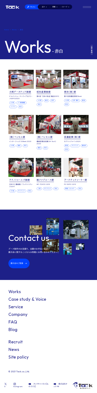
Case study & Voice (27, 299)
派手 (52, 100)
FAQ (12, 322)
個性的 (84, 145)
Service (15, 306)
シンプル (13, 106)
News (13, 349)
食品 (46, 100)
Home (6, 30)
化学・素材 (76, 100)
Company (18, 314)
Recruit (15, 341)
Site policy (18, 357)
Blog (13, 329)
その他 (12, 191)
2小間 (12, 102)
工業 (39, 188)
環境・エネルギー (70, 188)
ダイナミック (75, 145)
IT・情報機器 (21, 102)
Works (32, 7)
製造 (83, 100)
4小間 (40, 100)
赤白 (20, 106)
